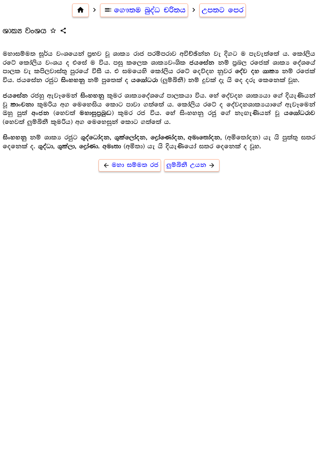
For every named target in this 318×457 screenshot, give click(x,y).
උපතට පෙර (223, 10)
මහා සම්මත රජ (131, 165)
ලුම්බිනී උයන (190, 165)
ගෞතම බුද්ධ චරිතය (145, 10)
